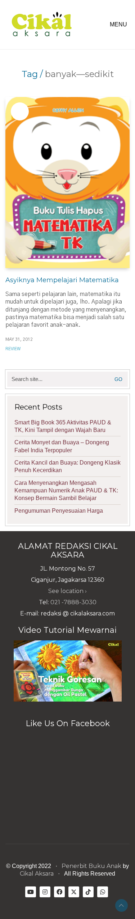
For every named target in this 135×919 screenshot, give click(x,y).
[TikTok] (88, 891)
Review (13, 349)
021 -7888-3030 (73, 602)
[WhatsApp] (102, 891)
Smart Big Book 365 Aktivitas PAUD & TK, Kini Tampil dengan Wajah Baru (62, 426)
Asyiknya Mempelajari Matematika (62, 280)
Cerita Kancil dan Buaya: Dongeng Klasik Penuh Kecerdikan (67, 466)
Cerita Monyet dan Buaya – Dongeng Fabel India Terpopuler (61, 446)
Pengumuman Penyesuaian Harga (58, 511)
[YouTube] (30, 891)
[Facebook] (59, 891)
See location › (67, 591)
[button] (120, 25)
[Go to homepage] (41, 24)
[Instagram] (45, 891)
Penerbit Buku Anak (91, 866)
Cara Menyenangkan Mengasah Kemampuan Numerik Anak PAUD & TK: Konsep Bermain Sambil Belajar (66, 490)
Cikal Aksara (37, 873)
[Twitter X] (73, 891)
